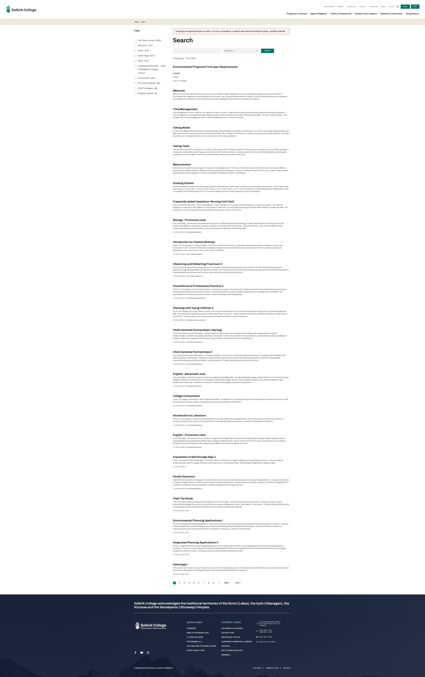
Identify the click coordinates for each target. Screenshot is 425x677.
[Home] (22, 9)
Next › (227, 583)
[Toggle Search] (397, 6)
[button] (297, 13)
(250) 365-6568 (265, 637)
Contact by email (267, 642)
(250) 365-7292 (265, 630)
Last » (238, 583)
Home (137, 22)
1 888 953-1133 (265, 632)
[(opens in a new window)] (135, 652)
